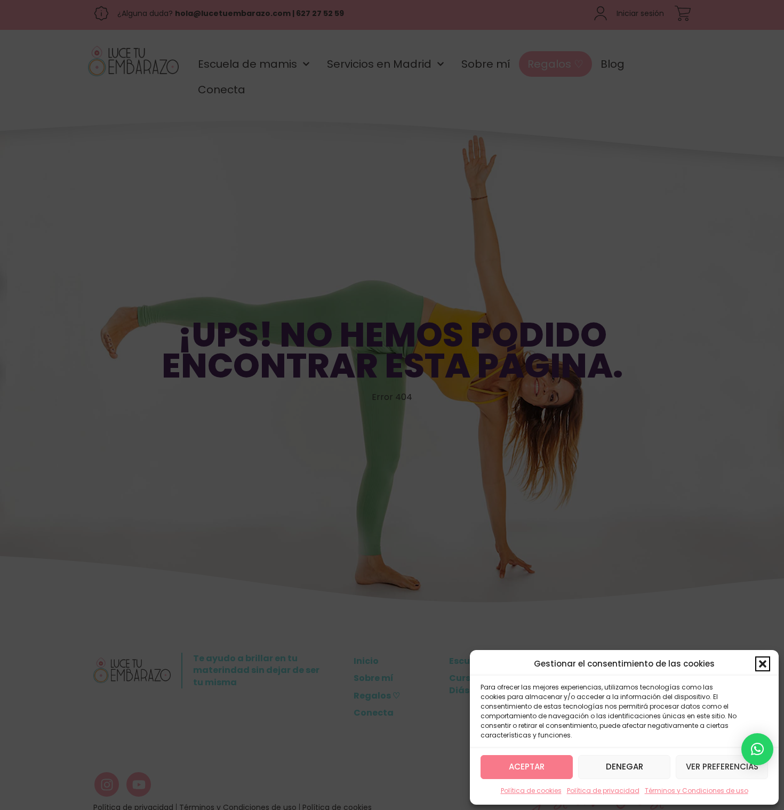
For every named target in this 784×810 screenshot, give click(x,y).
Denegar (624, 766)
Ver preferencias (722, 766)
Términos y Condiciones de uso (696, 790)
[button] (762, 664)
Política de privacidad (603, 790)
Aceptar (527, 766)
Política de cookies (531, 790)
